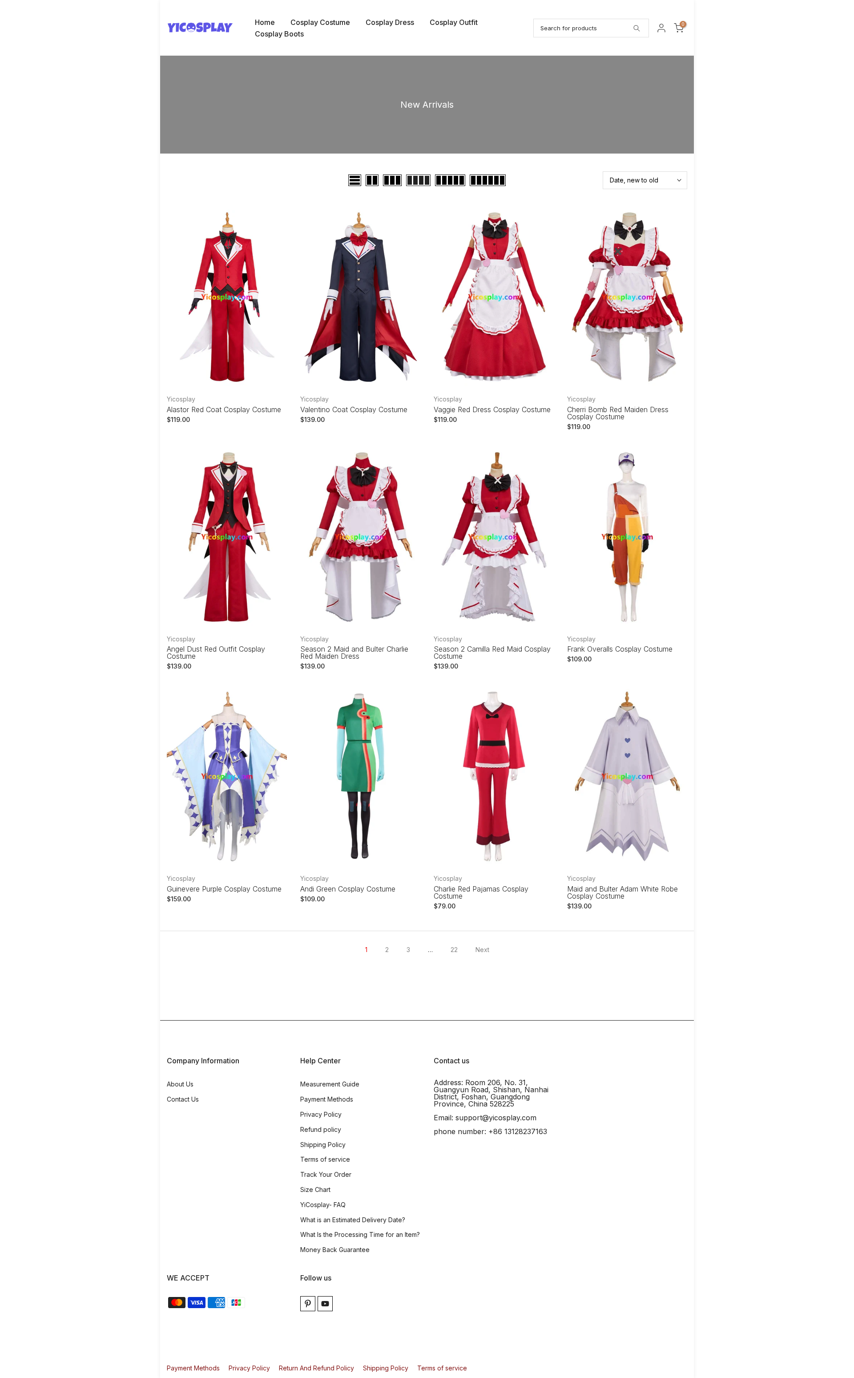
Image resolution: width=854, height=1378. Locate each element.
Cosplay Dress (390, 22)
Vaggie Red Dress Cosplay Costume (492, 409)
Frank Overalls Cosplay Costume (620, 648)
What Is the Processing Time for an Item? (360, 1234)
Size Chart (315, 1189)
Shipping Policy (323, 1144)
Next (482, 949)
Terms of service (325, 1159)
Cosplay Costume (320, 22)
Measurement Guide (329, 1084)
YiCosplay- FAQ (323, 1204)
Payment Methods (326, 1099)
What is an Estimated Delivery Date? (352, 1220)
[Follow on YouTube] (325, 1303)
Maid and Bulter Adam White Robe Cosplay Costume (622, 892)
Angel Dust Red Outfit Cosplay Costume (216, 652)
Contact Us (183, 1099)
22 (454, 949)
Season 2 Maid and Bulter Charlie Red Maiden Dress (354, 652)
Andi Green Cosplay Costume (347, 888)
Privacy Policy (321, 1114)
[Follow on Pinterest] (307, 1303)
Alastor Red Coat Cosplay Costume (224, 409)
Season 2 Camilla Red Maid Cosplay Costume (492, 652)
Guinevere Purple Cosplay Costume (224, 888)
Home (265, 22)
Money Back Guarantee (335, 1249)
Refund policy (320, 1129)
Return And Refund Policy (316, 1368)
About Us (180, 1084)
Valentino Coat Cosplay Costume (353, 409)
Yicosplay (181, 399)
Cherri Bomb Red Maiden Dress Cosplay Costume (618, 413)
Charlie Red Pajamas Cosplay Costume (481, 892)
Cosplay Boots (279, 33)
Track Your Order (325, 1174)
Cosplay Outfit (454, 22)
